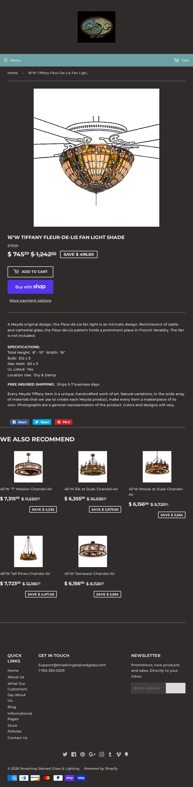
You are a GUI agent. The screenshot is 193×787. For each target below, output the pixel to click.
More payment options (30, 300)
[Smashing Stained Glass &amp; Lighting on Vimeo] (118, 755)
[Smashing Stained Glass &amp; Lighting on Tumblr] (110, 755)
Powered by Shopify (101, 768)
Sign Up (175, 688)
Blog (12, 707)
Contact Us (17, 738)
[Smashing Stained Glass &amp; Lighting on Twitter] (65, 755)
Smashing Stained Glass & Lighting (49, 768)
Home (13, 73)
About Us (16, 677)
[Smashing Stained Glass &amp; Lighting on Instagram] (101, 755)
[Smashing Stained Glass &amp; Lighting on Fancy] (126, 755)
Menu (15, 60)
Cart (185, 60)
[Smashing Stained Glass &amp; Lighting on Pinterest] (82, 755)
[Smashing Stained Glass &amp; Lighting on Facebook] (73, 755)
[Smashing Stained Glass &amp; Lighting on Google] (92, 755)
